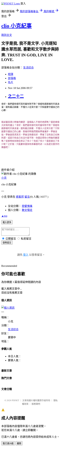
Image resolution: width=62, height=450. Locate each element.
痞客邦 (20, 196)
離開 (19, 443)
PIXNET (15, 400)
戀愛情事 (27, 206)
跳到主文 (6, 35)
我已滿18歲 (8, 443)
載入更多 (7, 222)
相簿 (10, 74)
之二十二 (16, 96)
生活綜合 (28, 67)
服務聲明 (36, 404)
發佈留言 (7, 242)
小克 (4, 177)
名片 (10, 82)
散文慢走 (27, 210)
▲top (4, 215)
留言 (27, 196)
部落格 (12, 78)
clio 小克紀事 (16, 26)
